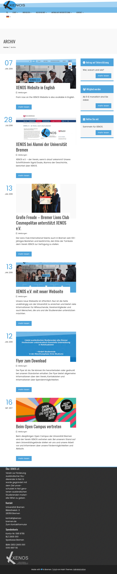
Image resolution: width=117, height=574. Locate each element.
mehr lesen (23, 107)
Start (14, 12)
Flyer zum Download (31, 360)
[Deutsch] (9, 16)
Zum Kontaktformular (16, 524)
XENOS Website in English (35, 87)
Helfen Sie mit (40, 12)
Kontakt (79, 12)
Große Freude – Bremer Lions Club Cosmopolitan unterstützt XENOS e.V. (42, 222)
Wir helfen (26, 12)
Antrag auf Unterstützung (60, 12)
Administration (79, 569)
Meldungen (22, 92)
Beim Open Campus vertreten (38, 426)
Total (54, 569)
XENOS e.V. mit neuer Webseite (39, 291)
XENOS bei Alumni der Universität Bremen (41, 147)
